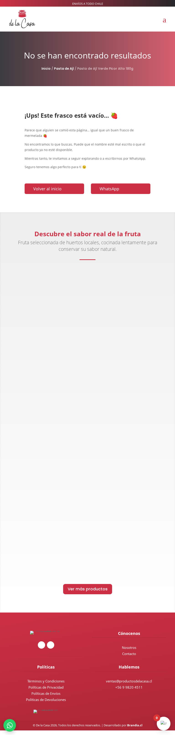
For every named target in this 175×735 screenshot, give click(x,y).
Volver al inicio (47, 188)
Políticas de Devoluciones (46, 699)
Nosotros (129, 647)
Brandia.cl (134, 725)
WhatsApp (109, 188)
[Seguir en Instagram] (41, 645)
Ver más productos (88, 589)
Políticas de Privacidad (46, 687)
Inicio (46, 68)
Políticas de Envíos (45, 693)
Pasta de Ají (64, 68)
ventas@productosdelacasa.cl (129, 681)
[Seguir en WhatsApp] (50, 645)
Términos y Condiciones (45, 681)
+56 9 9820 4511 (129, 687)
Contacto (129, 653)
